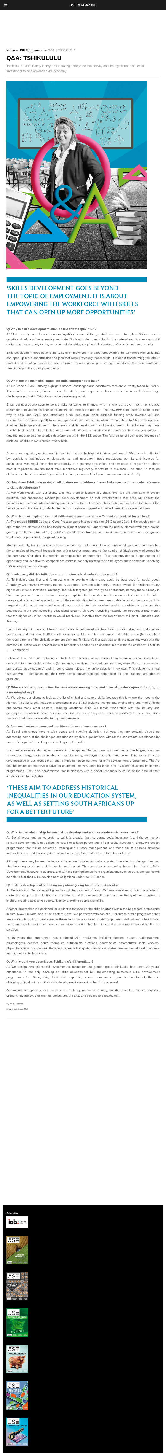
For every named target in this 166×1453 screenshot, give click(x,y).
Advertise (12, 1213)
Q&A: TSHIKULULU (34, 58)
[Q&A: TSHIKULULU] (78, 268)
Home (10, 50)
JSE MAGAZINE (83, 5)
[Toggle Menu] (6, 5)
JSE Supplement (31, 50)
